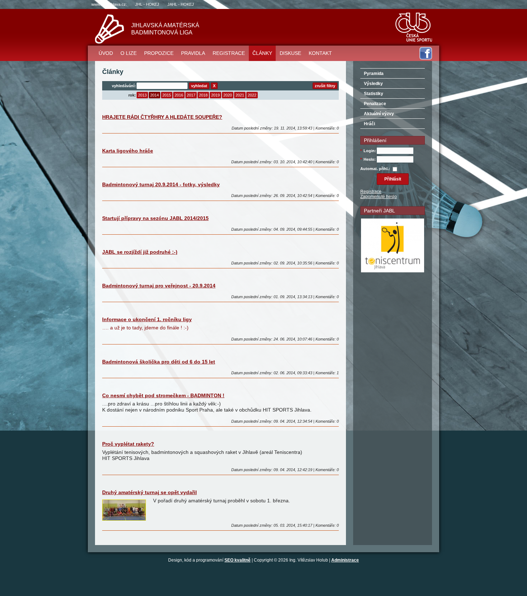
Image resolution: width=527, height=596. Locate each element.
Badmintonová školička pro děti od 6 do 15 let (158, 362)
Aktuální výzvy (379, 113)
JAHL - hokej (180, 4)
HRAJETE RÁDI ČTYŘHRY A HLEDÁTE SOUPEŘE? (162, 117)
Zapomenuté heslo (378, 196)
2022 (252, 95)
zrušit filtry (325, 86)
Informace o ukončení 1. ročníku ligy (147, 319)
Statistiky (373, 93)
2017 (191, 95)
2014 (154, 95)
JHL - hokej (147, 4)
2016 (179, 95)
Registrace (229, 53)
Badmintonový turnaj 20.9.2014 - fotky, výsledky (161, 184)
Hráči (369, 123)
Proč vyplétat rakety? (128, 444)
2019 (215, 95)
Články (262, 53)
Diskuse (290, 53)
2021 (240, 95)
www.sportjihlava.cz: (109, 4)
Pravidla (193, 53)
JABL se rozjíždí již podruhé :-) (139, 252)
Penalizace (375, 103)
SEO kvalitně (237, 560)
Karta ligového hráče (127, 151)
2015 (166, 95)
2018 (203, 95)
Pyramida (374, 73)
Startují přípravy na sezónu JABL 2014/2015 (155, 218)
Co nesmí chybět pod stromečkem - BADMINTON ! (163, 395)
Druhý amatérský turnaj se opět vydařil (149, 492)
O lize (128, 53)
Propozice (159, 53)
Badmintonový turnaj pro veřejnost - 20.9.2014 (158, 285)
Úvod (106, 53)
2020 (227, 95)
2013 (142, 95)
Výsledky (373, 83)
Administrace (345, 560)
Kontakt (320, 53)
